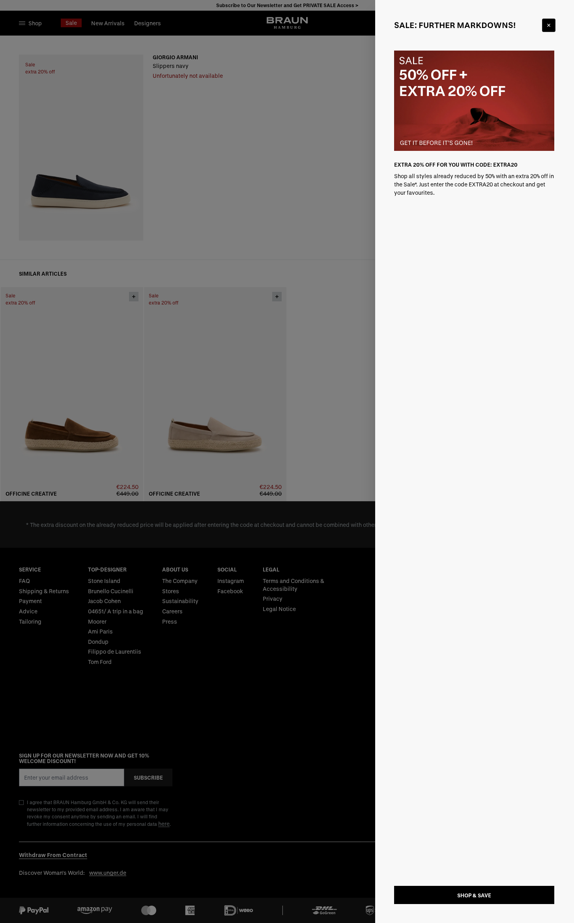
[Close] (548, 25)
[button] (287, 461)
